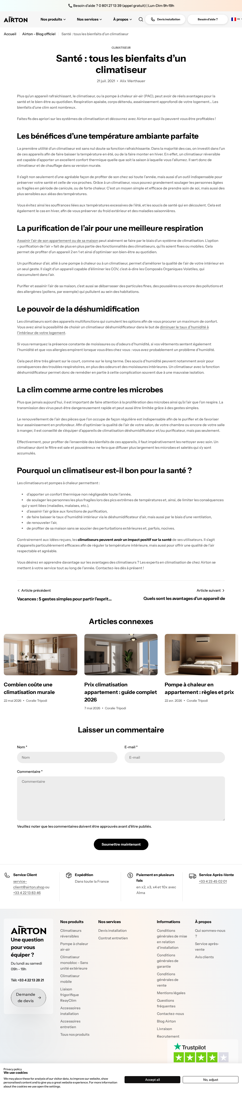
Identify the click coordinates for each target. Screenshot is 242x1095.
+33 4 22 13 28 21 (31, 980)
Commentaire (30, 771)
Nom (22, 747)
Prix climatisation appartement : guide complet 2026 (120, 692)
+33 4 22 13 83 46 (27, 892)
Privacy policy (13, 1069)
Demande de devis (25, 997)
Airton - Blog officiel (39, 34)
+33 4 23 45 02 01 (213, 881)
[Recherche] (140, 19)
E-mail (131, 747)
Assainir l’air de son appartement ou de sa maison (57, 240)
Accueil (10, 34)
